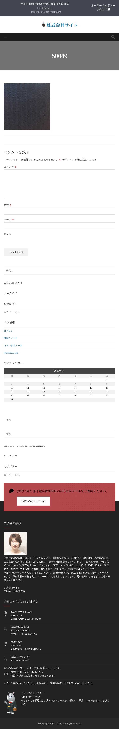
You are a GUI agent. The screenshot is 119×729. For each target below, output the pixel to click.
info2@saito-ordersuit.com (46, 11)
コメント (10, 166)
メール (9, 219)
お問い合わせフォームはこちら (27, 672)
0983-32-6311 (45, 8)
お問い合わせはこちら (33, 501)
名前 (8, 205)
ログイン (8, 331)
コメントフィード (13, 345)
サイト (7, 234)
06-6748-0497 (22, 657)
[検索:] (59, 271)
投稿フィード (11, 338)
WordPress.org (11, 353)
